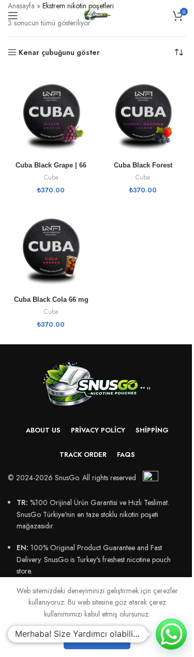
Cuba (51, 177)
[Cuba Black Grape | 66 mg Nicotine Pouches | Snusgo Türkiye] (51, 114)
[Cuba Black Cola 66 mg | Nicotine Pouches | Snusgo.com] (51, 248)
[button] (171, 634)
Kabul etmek (97, 638)
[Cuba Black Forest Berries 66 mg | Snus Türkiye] (143, 114)
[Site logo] (97, 14)
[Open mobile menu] (13, 15)
